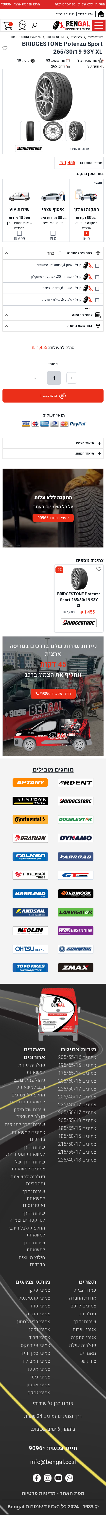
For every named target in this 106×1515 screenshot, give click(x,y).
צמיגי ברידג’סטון (33, 1321)
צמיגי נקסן (39, 1329)
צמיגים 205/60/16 (77, 1081)
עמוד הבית (85, 1290)
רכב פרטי (76, 37)
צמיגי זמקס (38, 1392)
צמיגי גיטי (40, 1376)
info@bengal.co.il (53, 1462)
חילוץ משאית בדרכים (31, 1261)
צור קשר (87, 1361)
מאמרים (88, 1353)
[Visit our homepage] (100, 14)
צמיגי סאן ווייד (35, 1353)
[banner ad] (53, 729)
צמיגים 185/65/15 (77, 1128)
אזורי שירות (84, 1329)
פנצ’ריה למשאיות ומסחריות (27, 1180)
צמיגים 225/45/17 (77, 1104)
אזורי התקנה (83, 1337)
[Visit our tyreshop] (71, 25)
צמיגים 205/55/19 (77, 1120)
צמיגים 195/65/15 (77, 1065)
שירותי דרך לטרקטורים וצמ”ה (27, 1217)
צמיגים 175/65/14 (77, 1073)
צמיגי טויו (40, 1305)
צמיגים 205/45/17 (77, 1096)
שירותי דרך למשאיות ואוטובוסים (33, 1198)
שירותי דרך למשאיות (33, 1246)
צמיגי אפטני (38, 1369)
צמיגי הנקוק (38, 1313)
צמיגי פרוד (39, 1337)
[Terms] (30, 782)
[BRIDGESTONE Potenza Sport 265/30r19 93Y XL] (79, 578)
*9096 (6, 4)
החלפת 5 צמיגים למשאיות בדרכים (27, 1098)
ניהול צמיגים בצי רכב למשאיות (28, 1083)
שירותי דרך (84, 1321)
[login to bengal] (22, 25)
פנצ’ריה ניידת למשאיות (31, 1069)
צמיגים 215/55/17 (77, 1152)
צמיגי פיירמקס (35, 1345)
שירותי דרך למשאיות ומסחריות (25, 1151)
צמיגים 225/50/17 (77, 1088)
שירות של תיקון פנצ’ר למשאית (29, 1113)
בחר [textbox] (50, 253)
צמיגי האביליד (35, 1361)
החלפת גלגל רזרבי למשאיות (26, 1231)
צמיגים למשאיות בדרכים (28, 1136)
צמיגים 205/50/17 (77, 1112)
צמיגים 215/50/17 (77, 1144)
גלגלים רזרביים (65, 14)
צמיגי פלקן (39, 1290)
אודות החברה (82, 1298)
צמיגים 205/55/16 (77, 1057)
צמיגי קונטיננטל (34, 1298)
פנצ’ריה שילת (82, 1345)
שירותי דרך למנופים (25, 1124)
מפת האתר (71, 1493)
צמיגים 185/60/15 (77, 1136)
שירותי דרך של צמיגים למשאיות (28, 1165)
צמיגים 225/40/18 (77, 1159)
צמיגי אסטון (38, 1384)
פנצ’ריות (87, 1313)
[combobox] (37, 253)
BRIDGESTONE (56, 37)
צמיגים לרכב (85, 14)
